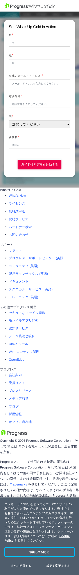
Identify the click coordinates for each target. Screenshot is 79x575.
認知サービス (19, 328)
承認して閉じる (39, 552)
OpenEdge (16, 360)
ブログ (14, 406)
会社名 (13, 137)
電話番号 (14, 96)
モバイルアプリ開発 (23, 320)
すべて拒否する (21, 566)
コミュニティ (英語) (23, 266)
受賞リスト (17, 383)
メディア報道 (19, 399)
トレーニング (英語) (23, 297)
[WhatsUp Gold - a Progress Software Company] (39, 6)
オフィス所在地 (20, 422)
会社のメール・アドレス (25, 76)
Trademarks (18, 484)
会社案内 (15, 375)
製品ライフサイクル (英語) (28, 274)
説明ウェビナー (20, 219)
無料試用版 (17, 211)
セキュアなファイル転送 (27, 313)
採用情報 (15, 414)
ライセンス (17, 203)
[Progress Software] (14, 435)
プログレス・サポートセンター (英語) (37, 258)
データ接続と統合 (22, 336)
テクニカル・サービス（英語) (30, 289)
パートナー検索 (20, 227)
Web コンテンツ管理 (24, 352)
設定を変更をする (58, 566)
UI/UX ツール (18, 344)
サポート (15, 250)
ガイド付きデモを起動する (39, 164)
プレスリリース (20, 391)
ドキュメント (19, 281)
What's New (17, 196)
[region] (39, 536)
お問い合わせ (19, 235)
